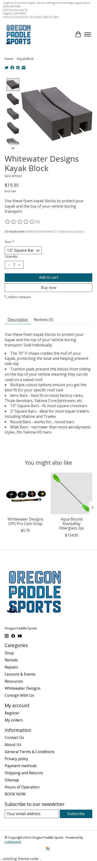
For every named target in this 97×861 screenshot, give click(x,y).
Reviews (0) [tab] (43, 319)
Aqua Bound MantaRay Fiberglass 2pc (71, 524)
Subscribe (76, 813)
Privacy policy (16, 758)
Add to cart (48, 277)
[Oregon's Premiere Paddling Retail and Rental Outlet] (18, 34)
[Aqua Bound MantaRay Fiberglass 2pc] (71, 493)
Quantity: (11, 256)
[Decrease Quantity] (9, 265)
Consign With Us (19, 695)
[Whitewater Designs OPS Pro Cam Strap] (25, 493)
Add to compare (19, 297)
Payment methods (21, 765)
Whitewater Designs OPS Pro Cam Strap (25, 521)
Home (9, 59)
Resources (14, 681)
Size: (9, 242)
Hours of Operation (22, 787)
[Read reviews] (20, 222)
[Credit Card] (48, 849)
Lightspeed (13, 842)
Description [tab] (18, 319)
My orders (14, 720)
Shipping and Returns (24, 772)
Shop (9, 653)
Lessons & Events (20, 674)
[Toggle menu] (87, 34)
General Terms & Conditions (30, 751)
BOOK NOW (15, 794)
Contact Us (14, 737)
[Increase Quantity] (19, 265)
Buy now (48, 287)
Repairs (11, 667)
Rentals (11, 660)
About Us (13, 744)
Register (12, 713)
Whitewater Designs (22, 688)
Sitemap (12, 780)
